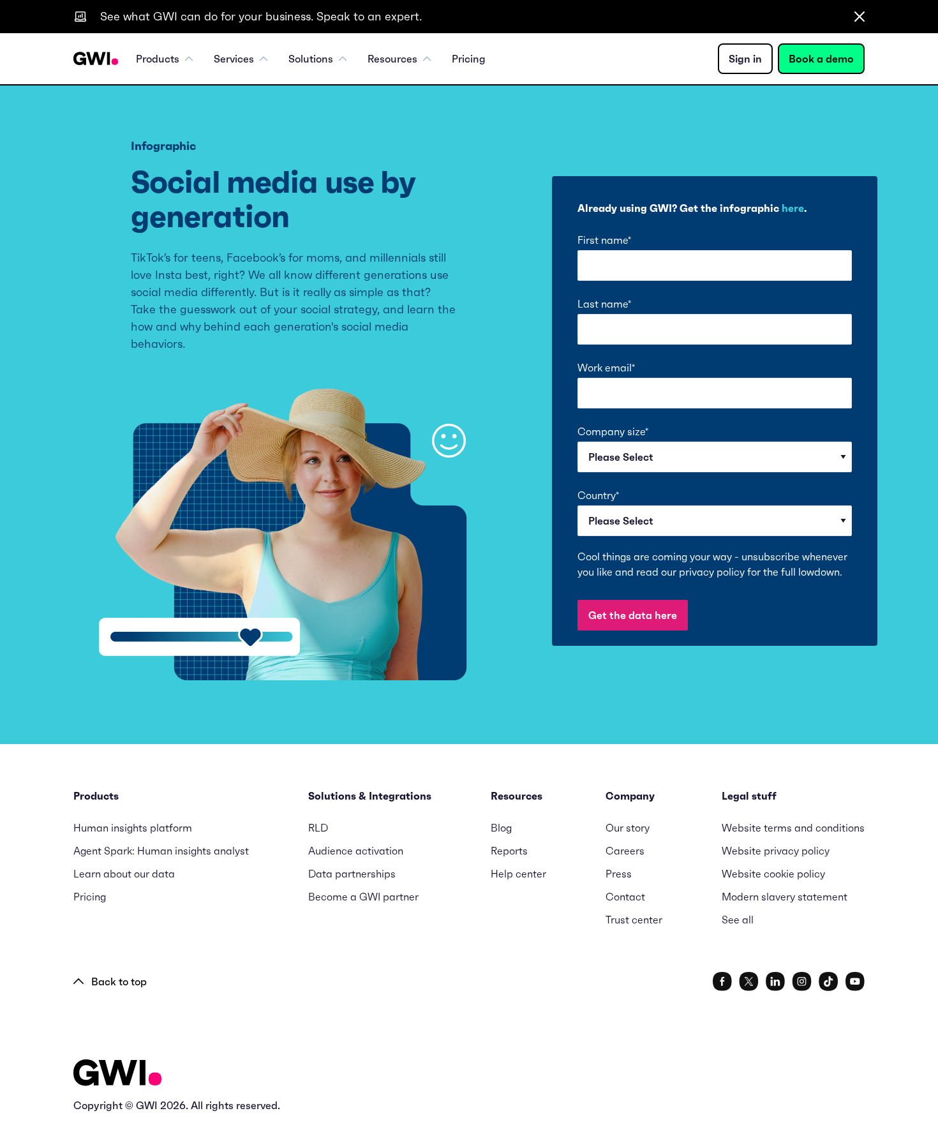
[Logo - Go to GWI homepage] (117, 1075)
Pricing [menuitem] (469, 58)
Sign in (745, 58)
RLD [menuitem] (318, 827)
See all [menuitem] (738, 919)
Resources (392, 58)
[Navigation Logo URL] (95, 59)
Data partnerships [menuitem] (352, 873)
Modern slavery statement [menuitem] (784, 896)
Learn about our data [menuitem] (124, 873)
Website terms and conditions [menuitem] (793, 827)
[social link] (722, 981)
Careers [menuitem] (625, 850)
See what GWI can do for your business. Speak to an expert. (261, 16)
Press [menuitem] (619, 873)
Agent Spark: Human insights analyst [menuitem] (161, 850)
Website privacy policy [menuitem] (776, 850)
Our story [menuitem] (628, 827)
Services (234, 58)
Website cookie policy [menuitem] (773, 873)
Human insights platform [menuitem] (132, 827)
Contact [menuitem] (625, 896)
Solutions (310, 58)
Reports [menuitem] (509, 850)
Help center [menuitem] (518, 873)
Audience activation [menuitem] (355, 850)
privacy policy (712, 571)
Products (157, 58)
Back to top (119, 981)
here (793, 208)
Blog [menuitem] (501, 827)
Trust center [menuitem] (634, 919)
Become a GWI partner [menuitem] (363, 896)
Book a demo (821, 58)
